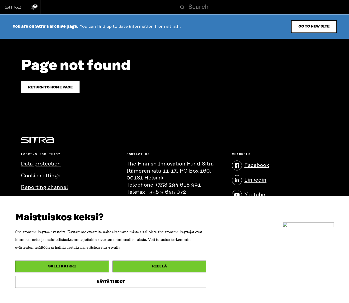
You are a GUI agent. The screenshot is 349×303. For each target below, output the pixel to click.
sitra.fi (173, 26)
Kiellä (159, 266)
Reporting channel (44, 187)
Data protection (41, 164)
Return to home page (50, 87)
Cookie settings (40, 176)
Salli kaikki (62, 266)
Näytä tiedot (111, 282)
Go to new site (314, 26)
